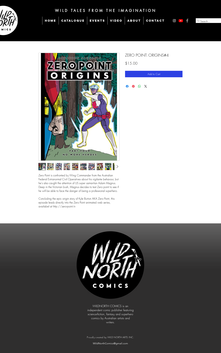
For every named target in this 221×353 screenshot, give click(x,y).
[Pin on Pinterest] (133, 86)
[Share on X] (146, 86)
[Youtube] (180, 20)
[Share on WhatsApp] (139, 86)
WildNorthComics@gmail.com (110, 343)
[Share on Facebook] (127, 86)
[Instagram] (174, 20)
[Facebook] (187, 20)
